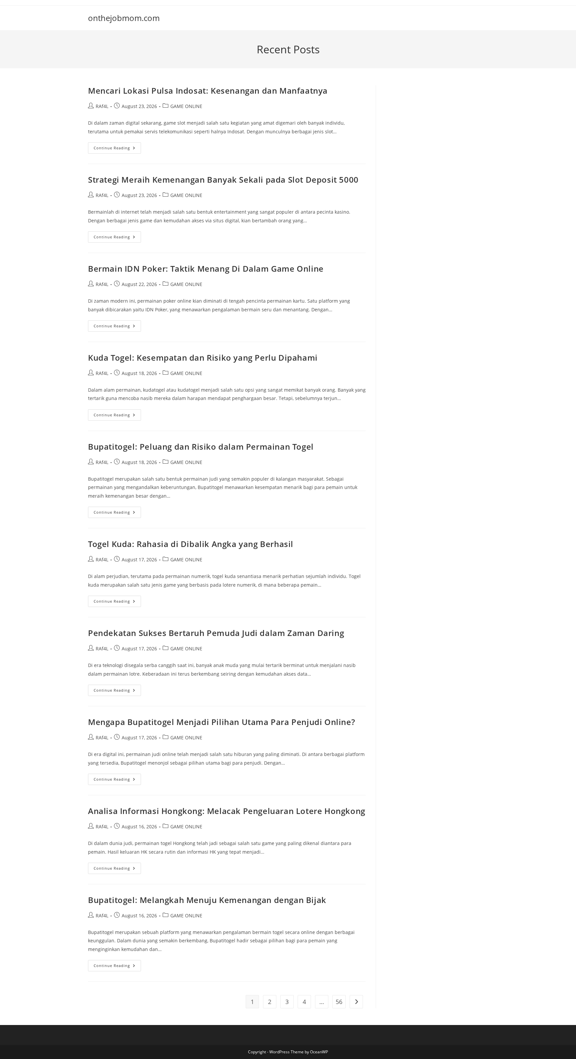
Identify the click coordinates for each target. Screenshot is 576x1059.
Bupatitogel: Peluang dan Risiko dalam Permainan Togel (201, 446)
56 (339, 1002)
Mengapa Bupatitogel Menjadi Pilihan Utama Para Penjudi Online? (221, 721)
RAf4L (102, 106)
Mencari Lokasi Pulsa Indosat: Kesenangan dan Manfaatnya (208, 90)
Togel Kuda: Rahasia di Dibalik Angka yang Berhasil (190, 543)
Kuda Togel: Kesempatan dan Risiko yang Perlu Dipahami (203, 357)
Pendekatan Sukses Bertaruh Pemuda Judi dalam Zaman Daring (216, 632)
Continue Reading (117, 149)
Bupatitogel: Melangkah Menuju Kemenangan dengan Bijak (207, 899)
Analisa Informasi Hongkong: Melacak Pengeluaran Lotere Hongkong (226, 810)
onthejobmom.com (124, 17)
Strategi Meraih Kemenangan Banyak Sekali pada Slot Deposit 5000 (223, 179)
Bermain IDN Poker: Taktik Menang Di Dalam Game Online (206, 268)
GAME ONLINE (186, 106)
